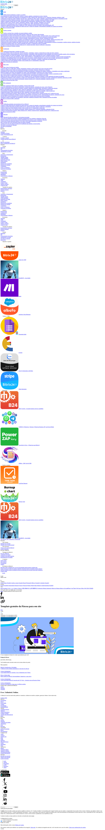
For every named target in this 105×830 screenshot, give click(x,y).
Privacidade (6, 763)
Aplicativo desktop (5, 750)
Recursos (3, 726)
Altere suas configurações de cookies (77, 827)
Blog (2, 591)
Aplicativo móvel (4, 749)
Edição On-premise (5, 729)
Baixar (2, 730)
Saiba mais (32, 827)
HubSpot (3, 740)
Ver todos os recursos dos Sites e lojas (9, 80)
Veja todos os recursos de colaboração (9, 61)
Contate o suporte (4, 713)
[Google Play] (5, 776)
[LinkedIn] (5, 800)
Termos (5, 762)
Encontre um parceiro (5, 756)
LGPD (4, 765)
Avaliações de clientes (5, 722)
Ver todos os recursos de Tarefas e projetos (10, 46)
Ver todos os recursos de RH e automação (10, 98)
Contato (2, 704)
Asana (2, 734)
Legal (4, 761)
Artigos (2, 719)
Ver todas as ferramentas (6, 126)
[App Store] (5, 773)
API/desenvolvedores (5, 752)
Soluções (3, 721)
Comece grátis (4, 3)
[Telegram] (5, 789)
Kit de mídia (3, 703)
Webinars (3, 710)
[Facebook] (4, 781)
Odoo (2, 745)
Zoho (2, 738)
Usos (2, 725)
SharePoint (3, 744)
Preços (2, 127)
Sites (2, 609)
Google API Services (5, 753)
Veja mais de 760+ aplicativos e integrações (10, 539)
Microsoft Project (4, 741)
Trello (2, 739)
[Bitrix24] (7, 2)
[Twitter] (5, 785)
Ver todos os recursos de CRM (7, 27)
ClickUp (2, 735)
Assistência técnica (5, 709)
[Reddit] (5, 804)
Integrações (3, 240)
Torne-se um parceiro (5, 757)
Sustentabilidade (4, 707)
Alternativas (3, 723)
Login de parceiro (5, 758)
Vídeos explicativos (5, 712)
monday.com (3, 736)
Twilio (2, 743)
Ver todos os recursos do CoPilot (8, 111)
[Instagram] (5, 796)
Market (2, 748)
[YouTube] (5, 793)
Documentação (4, 731)
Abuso (4, 767)
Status (2, 716)
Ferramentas (3, 700)
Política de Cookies (19, 825)
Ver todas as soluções (5, 238)
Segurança (5, 766)
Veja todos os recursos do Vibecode (9, 125)
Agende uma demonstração (7, 714)
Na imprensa (3, 705)
